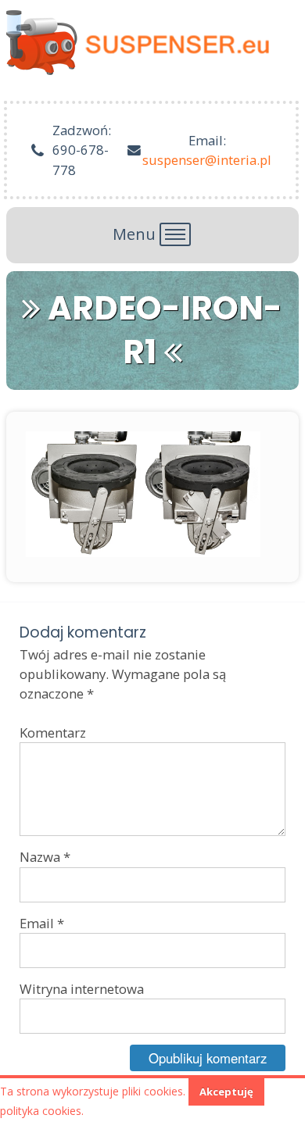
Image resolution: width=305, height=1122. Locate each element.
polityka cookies (40, 1110)
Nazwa (45, 857)
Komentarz (53, 732)
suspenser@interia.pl (206, 160)
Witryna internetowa (82, 989)
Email (42, 923)
